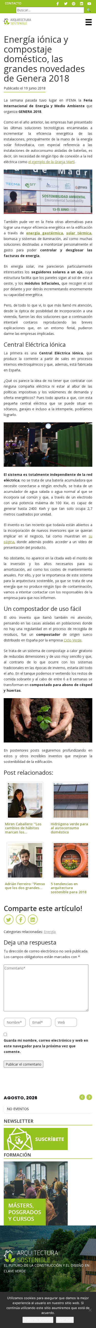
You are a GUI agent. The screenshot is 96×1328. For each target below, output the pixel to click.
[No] (89, 1310)
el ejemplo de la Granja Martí (51, 161)
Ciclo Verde (72, 640)
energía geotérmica (44, 233)
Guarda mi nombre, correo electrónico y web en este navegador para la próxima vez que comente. (46, 1046)
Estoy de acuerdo (37, 1320)
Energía (50, 931)
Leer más (65, 1320)
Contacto (13, 3)
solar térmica (78, 233)
